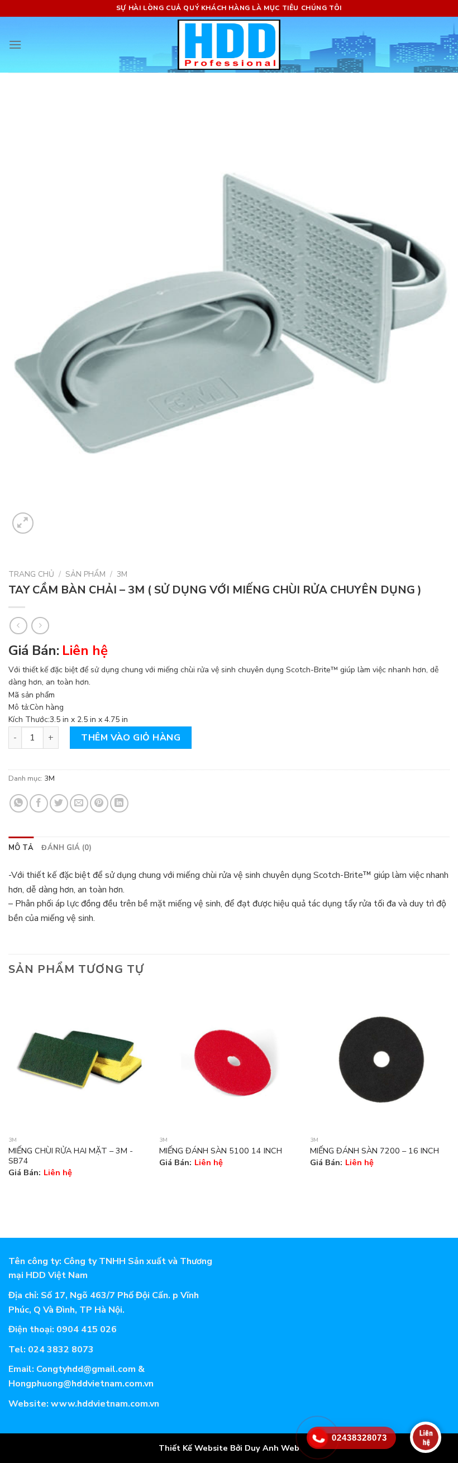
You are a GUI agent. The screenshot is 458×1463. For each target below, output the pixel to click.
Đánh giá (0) (66, 848)
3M (122, 574)
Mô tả (21, 848)
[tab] (21, 848)
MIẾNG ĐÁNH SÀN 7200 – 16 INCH (374, 1151)
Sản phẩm (85, 574)
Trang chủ (31, 574)
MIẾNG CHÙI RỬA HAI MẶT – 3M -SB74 (70, 1156)
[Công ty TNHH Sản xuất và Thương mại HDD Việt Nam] (229, 45)
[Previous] (9, 1093)
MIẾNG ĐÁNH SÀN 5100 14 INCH (220, 1151)
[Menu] (15, 44)
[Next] (449, 1093)
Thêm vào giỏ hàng (130, 738)
